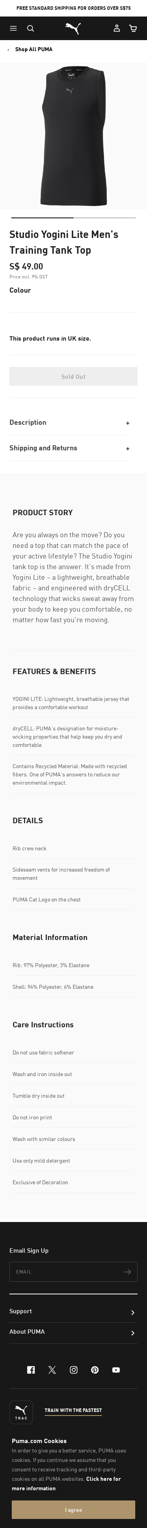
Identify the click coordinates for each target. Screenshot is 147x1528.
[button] (15, 28)
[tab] (42, 218)
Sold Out (73, 376)
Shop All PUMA (34, 49)
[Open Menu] (15, 28)
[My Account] (116, 28)
